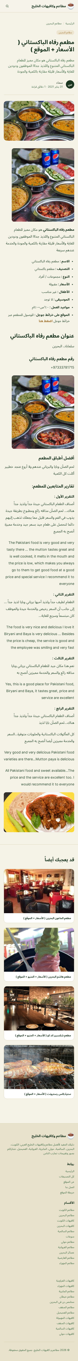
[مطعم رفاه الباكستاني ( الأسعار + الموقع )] (39, 185)
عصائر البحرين (66, 1252)
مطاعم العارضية (66, 1257)
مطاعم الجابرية (66, 1291)
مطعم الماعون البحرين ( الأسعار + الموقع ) (47, 918)
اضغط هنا (46, 321)
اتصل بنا (69, 1187)
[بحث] (7, 6)
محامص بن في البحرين (62, 1301)
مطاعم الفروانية (66, 1247)
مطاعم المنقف (66, 1307)
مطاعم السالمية (66, 1231)
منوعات (70, 1236)
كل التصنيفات (66, 1176)
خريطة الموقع (67, 1192)
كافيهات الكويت (65, 1220)
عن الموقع (69, 1181)
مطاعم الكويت (66, 1209)
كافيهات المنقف (65, 1323)
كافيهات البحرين (65, 1225)
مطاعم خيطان (67, 1296)
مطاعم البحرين (54, 23)
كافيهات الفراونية (65, 1280)
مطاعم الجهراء (66, 1263)
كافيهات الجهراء (66, 1285)
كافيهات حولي (66, 1333)
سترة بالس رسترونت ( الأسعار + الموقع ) (47, 1093)
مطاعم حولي (67, 1241)
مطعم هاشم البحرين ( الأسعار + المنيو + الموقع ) (43, 976)
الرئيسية (70, 23)
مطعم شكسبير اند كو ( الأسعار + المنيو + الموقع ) (43, 1035)
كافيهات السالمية (65, 1328)
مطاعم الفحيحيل (65, 1312)
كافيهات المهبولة (65, 1317)
